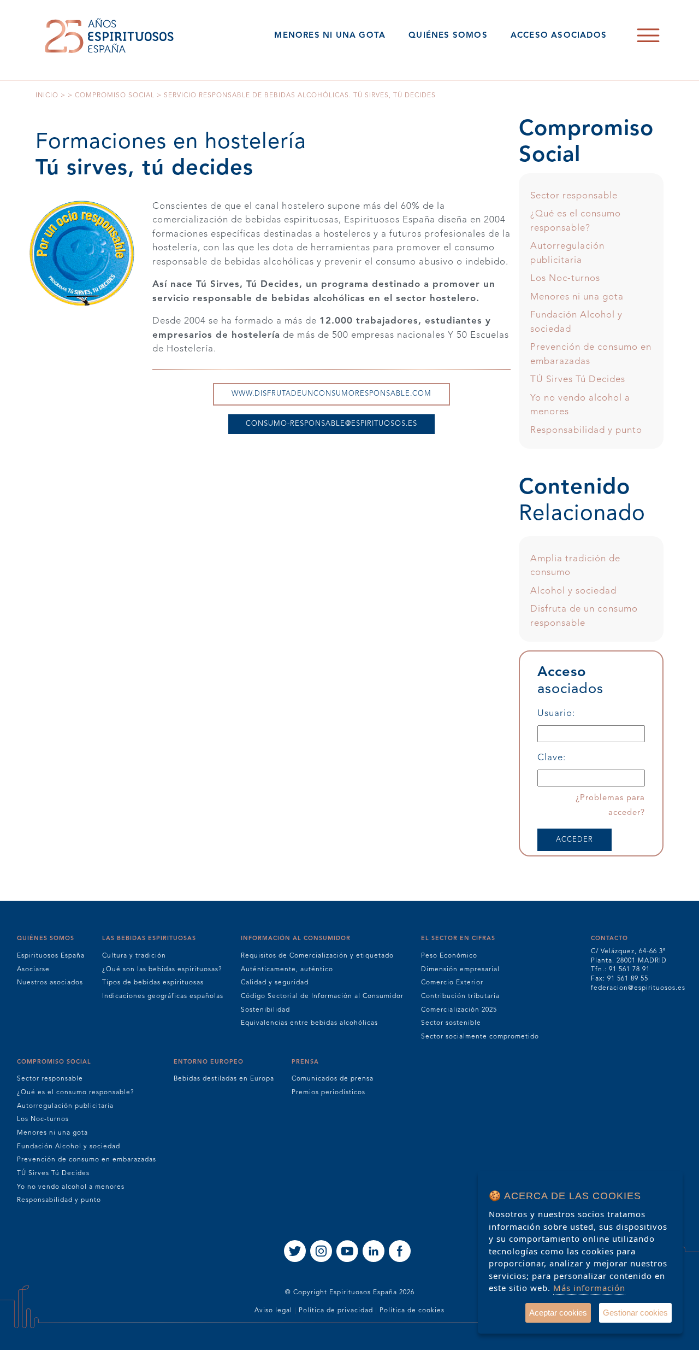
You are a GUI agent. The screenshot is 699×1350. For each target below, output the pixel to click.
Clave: (551, 757)
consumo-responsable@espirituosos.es (331, 423)
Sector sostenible (451, 1023)
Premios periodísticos (328, 1092)
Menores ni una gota (577, 297)
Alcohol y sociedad (573, 591)
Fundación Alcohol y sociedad (68, 1146)
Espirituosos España (51, 956)
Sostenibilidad (265, 1010)
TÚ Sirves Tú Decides (577, 379)
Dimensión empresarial (460, 969)
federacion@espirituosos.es (638, 988)
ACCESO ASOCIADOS (559, 36)
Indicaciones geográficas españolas (162, 996)
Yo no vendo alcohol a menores (71, 1187)
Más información (589, 1287)
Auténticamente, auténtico (287, 969)
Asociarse (33, 969)
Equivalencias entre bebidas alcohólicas (309, 1023)
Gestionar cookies (635, 1312)
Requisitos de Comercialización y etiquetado (317, 956)
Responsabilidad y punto (586, 430)
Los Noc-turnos (565, 278)
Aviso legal (273, 1310)
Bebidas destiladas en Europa (224, 1079)
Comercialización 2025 (459, 1010)
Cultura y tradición (134, 956)
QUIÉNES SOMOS (448, 36)
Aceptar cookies (558, 1312)
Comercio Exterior (452, 982)
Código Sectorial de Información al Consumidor (322, 996)
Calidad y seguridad (275, 982)
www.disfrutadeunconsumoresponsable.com (331, 393)
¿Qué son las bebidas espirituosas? (162, 969)
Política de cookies (412, 1310)
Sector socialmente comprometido (480, 1037)
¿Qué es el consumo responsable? (75, 1092)
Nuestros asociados (50, 982)
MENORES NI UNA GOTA (330, 36)
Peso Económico (449, 956)
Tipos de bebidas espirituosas (153, 982)
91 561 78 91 (629, 969)
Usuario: (556, 713)
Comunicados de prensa (333, 1079)
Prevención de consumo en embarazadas (86, 1160)
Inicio (46, 95)
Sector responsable (574, 196)
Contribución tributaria (460, 996)
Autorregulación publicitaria (65, 1106)
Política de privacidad (336, 1310)
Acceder (574, 839)
